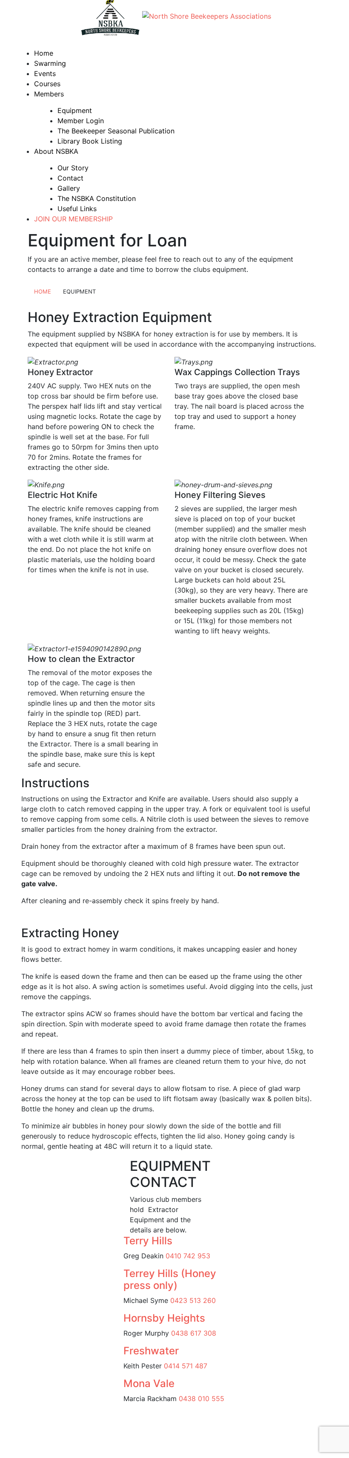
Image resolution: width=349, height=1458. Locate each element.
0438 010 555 (201, 1398)
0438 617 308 (193, 1333)
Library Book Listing (89, 141)
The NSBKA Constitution (96, 198)
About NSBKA (56, 151)
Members (49, 94)
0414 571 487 (185, 1366)
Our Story (73, 168)
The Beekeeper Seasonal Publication (115, 131)
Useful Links (77, 208)
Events (45, 73)
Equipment (74, 110)
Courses (47, 83)
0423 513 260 (194, 1300)
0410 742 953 (188, 1256)
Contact (70, 178)
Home (43, 53)
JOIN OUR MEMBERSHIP (73, 219)
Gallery (68, 188)
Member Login (80, 120)
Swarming (50, 63)
